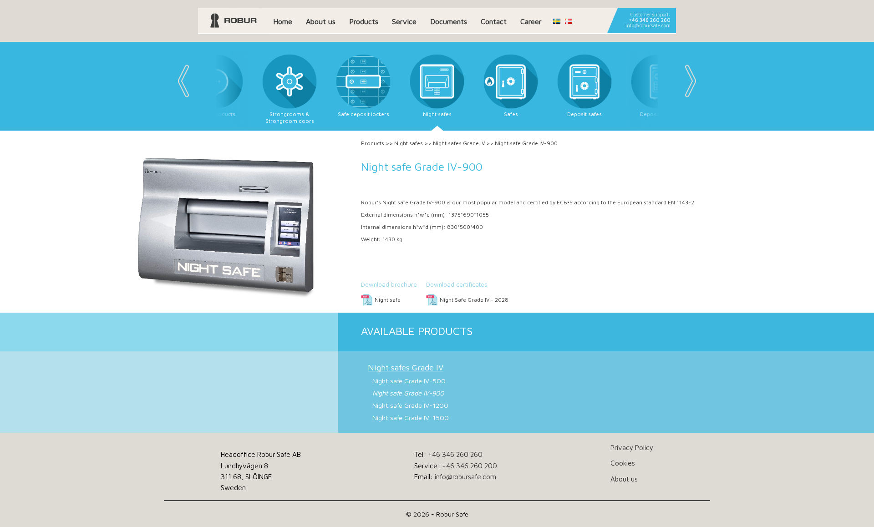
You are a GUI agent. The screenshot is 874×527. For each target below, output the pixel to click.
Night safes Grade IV (459, 143)
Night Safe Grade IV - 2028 (474, 299)
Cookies (622, 463)
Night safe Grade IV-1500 (410, 417)
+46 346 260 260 (650, 20)
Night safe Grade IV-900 (408, 393)
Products (363, 21)
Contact (494, 21)
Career (531, 21)
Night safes (408, 143)
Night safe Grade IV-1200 (410, 405)
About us (320, 21)
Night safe (388, 299)
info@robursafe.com (648, 25)
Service (404, 21)
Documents (448, 21)
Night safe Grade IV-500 (409, 381)
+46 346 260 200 (469, 465)
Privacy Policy (631, 447)
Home (282, 21)
